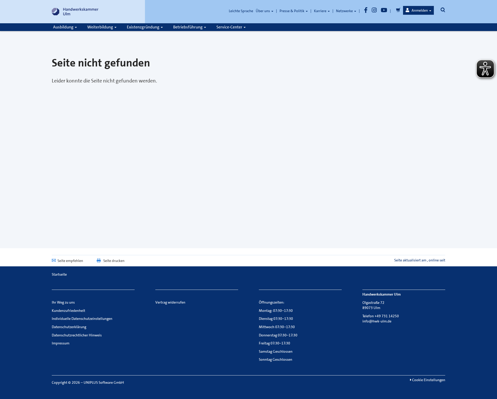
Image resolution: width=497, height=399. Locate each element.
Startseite (59, 274)
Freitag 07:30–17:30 (274, 343)
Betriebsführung (188, 27)
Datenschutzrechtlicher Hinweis (77, 335)
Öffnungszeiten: (271, 302)
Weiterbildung (100, 27)
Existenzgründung (143, 27)
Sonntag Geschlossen (275, 359)
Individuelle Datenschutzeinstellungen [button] (82, 318)
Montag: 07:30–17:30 (276, 310)
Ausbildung (63, 27)
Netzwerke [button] (345, 11)
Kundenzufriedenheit (68, 310)
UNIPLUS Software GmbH (104, 382)
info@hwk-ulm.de (376, 321)
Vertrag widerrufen (170, 302)
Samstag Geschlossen (276, 351)
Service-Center (229, 27)
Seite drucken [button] (114, 260)
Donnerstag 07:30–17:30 (278, 335)
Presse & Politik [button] (292, 11)
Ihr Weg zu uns (63, 302)
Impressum (60, 343)
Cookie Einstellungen (428, 380)
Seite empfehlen (70, 260)
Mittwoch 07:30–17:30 (277, 327)
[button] (418, 10)
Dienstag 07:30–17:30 (276, 318)
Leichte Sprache (241, 11)
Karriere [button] (320, 11)
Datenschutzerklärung (69, 327)
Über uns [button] (263, 11)
